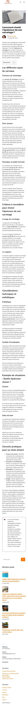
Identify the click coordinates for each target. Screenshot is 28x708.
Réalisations (5, 694)
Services (4, 692)
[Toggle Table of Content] (13, 62)
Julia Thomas (12, 36)
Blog (3, 697)
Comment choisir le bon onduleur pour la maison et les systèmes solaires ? (13, 615)
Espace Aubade (6, 677)
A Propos (4, 690)
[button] (20, 2)
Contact (4, 699)
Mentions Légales (6, 687)
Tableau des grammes (7, 678)
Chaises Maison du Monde (8, 671)
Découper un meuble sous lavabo (10, 673)
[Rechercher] (23, 559)
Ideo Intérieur (5, 675)
